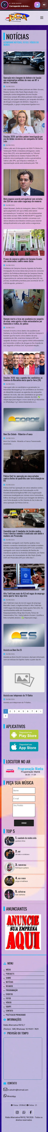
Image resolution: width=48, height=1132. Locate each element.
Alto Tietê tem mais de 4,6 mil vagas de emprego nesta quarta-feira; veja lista (23, 594)
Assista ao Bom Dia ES (12, 650)
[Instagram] (17, 1112)
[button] (42, 17)
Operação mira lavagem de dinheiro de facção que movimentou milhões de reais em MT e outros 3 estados (22, 80)
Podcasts (10, 973)
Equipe (8, 1006)
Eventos (9, 994)
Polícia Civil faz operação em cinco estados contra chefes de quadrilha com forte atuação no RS (23, 478)
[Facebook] (30, 1112)
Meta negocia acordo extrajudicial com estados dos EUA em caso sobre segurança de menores (22, 200)
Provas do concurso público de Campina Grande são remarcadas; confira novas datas (22, 260)
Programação (12, 990)
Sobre (8, 977)
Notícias (9, 981)
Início (8, 969)
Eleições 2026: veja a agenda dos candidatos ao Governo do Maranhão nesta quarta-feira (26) (22, 379)
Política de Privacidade (16, 1014)
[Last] (5, 716)
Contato (9, 1010)
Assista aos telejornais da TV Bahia (18, 695)
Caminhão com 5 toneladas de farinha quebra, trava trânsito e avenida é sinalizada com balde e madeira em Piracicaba (23, 533)
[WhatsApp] (24, 1112)
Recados (9, 986)
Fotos (8, 998)
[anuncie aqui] (23, 927)
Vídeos (8, 1002)
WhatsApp (11, 1096)
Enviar (23, 822)
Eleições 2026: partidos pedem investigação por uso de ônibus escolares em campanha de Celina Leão (23, 139)
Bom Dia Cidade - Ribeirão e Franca (17, 434)
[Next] (41, 711)
